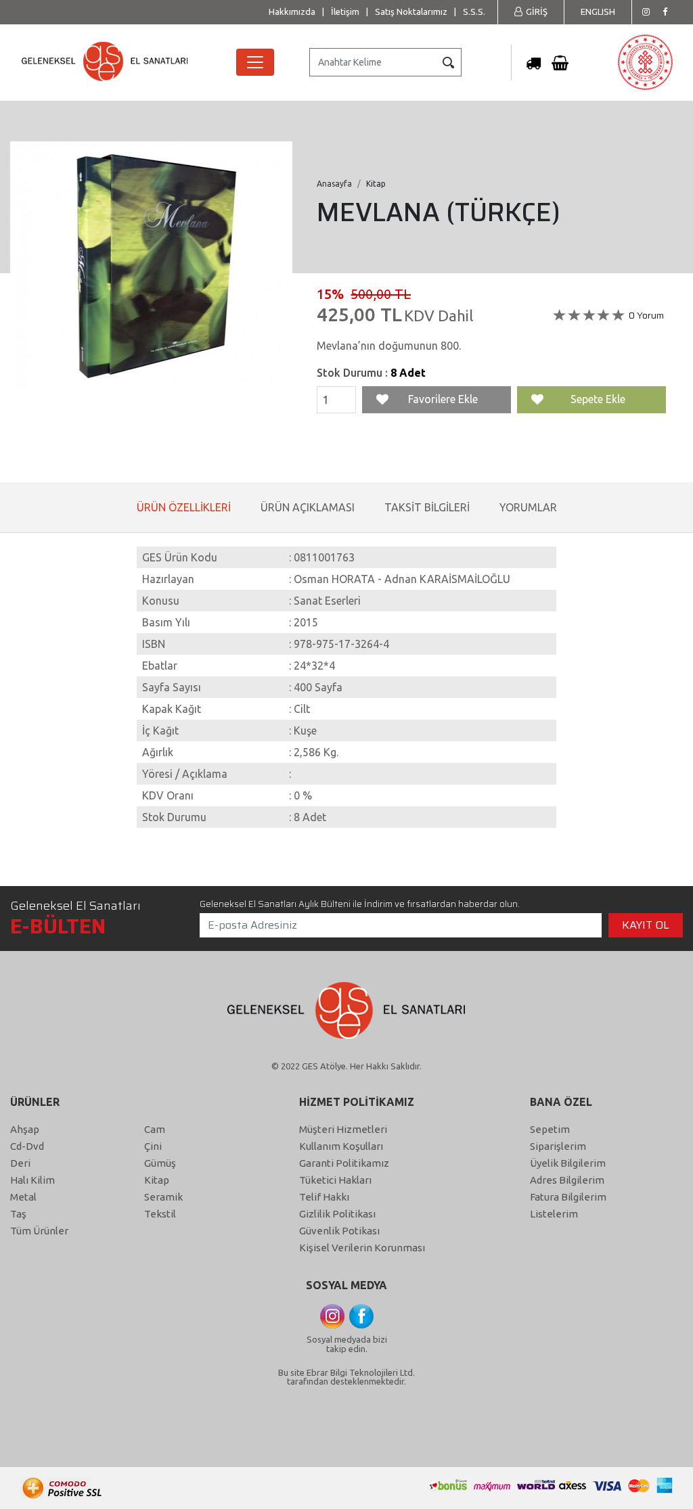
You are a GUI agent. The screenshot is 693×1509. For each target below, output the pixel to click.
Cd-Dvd (27, 1146)
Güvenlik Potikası (339, 1230)
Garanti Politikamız (344, 1163)
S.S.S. (474, 11)
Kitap (156, 1180)
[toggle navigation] (255, 62)
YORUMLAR (528, 507)
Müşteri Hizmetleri (343, 1129)
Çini (153, 1146)
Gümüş (160, 1163)
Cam (154, 1129)
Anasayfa (334, 183)
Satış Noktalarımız (411, 11)
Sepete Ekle (598, 399)
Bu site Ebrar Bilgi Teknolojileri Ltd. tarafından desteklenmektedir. (346, 1377)
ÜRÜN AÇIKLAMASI (308, 507)
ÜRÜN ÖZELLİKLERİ (184, 507)
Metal (23, 1197)
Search (448, 62)
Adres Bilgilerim (567, 1180)
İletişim (345, 11)
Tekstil (160, 1214)
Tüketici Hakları (335, 1180)
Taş (18, 1214)
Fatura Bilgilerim (568, 1197)
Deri (20, 1163)
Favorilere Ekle (443, 399)
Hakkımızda (292, 11)
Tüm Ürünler (39, 1230)
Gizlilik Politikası (337, 1214)
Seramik (163, 1197)
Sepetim (550, 1129)
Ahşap (24, 1129)
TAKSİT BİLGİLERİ (427, 507)
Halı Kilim (32, 1180)
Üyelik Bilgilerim (568, 1163)
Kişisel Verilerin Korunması (362, 1247)
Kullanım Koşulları (341, 1146)
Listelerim (554, 1214)
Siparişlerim (558, 1146)
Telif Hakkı (324, 1197)
